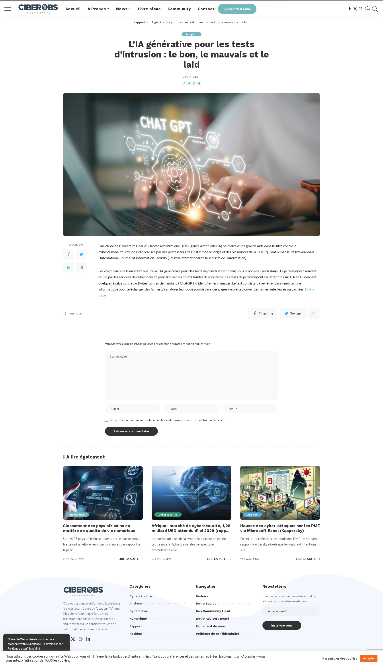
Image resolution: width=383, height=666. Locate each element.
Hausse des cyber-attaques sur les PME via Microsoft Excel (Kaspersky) (280, 528)
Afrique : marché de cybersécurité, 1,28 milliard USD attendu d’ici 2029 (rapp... (191, 528)
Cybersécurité (168, 514)
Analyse (252, 514)
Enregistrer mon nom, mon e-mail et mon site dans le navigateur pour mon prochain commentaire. (167, 420)
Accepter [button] (369, 658)
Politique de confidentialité (24, 648)
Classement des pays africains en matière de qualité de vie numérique (99, 528)
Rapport (191, 34)
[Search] (375, 9)
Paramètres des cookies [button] (339, 658)
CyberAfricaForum (237, 9)
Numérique (77, 514)
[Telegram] (81, 267)
